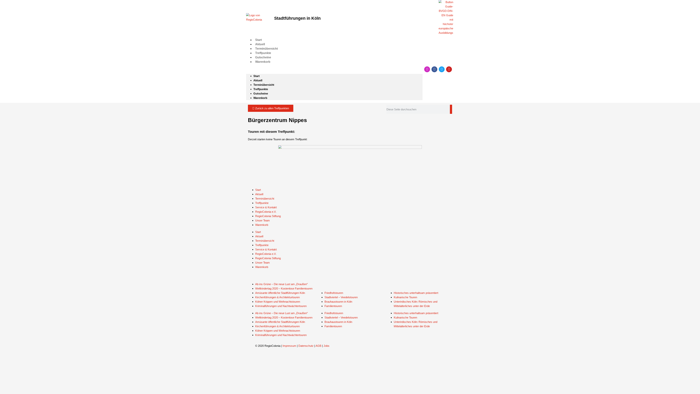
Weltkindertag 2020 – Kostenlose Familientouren (283, 288)
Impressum (289, 345)
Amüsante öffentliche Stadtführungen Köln (280, 292)
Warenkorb (262, 61)
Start (258, 39)
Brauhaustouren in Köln (338, 301)
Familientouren (333, 306)
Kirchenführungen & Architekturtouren (277, 297)
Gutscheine (263, 57)
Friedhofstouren (333, 292)
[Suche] (451, 109)
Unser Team (262, 220)
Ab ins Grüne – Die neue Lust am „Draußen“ (281, 284)
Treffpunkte (263, 53)
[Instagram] (427, 69)
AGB (318, 345)
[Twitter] (442, 69)
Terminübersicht (266, 48)
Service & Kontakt (266, 207)
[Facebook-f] (434, 69)
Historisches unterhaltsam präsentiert (416, 292)
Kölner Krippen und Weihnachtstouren (277, 301)
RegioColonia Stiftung (268, 216)
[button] (334, 69)
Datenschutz (306, 345)
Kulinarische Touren (405, 297)
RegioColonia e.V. (265, 211)
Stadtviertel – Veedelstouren (341, 297)
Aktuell (260, 44)
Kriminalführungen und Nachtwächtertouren (281, 306)
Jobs (326, 345)
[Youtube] (449, 69)
